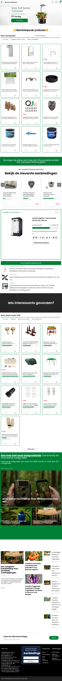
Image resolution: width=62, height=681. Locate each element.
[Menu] (2, 2)
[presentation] (3, 185)
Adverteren (45, 663)
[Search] (53, 2)
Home (44, 652)
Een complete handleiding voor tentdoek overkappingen (9, 569)
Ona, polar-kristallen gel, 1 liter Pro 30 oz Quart (51, 145)
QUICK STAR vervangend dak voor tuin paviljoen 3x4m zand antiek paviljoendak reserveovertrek (30, 91)
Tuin (2, 588)
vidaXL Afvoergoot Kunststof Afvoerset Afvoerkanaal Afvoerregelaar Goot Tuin (34, 277)
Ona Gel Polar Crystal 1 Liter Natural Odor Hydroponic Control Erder (9, 146)
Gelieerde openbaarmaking (57, 658)
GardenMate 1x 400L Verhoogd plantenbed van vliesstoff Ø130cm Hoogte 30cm (51, 91)
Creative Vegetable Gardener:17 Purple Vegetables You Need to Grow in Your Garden (33, 590)
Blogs (43, 657)
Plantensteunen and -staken (16, 266)
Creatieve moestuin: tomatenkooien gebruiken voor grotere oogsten (33, 566)
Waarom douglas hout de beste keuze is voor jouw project (56, 586)
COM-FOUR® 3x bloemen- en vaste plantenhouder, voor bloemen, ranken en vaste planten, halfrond (51, 64)
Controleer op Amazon (41, 249)
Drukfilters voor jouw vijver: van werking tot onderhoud (55, 620)
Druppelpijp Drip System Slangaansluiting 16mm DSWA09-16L (8, 405)
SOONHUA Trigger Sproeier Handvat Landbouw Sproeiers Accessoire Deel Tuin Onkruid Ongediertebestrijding (30, 146)
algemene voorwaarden (55, 655)
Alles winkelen (46, 654)
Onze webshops (45, 659)
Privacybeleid (55, 652)
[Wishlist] (56, 2)
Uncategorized (13, 274)
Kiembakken (12, 283)
